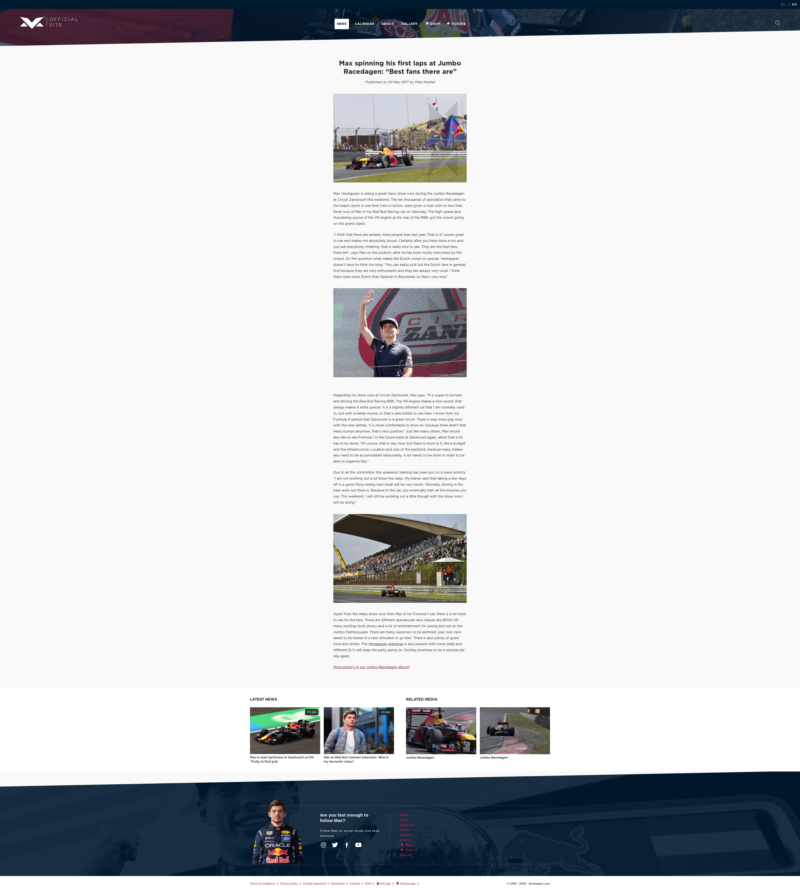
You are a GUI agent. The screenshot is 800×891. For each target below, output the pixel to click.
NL (783, 4)
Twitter (335, 845)
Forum (405, 840)
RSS (368, 883)
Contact (355, 883)
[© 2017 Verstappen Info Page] (400, 332)
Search (777, 24)
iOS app (385, 883)
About (388, 24)
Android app (408, 883)
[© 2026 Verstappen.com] (400, 138)
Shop (435, 24)
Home (404, 815)
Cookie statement (314, 883)
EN (794, 4)
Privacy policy (289, 883)
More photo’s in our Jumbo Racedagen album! (371, 667)
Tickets (458, 24)
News (341, 24)
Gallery (409, 24)
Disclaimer (338, 883)
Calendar (364, 24)
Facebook (346, 845)
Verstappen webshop (385, 644)
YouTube (358, 845)
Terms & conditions (262, 883)
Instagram (323, 845)
